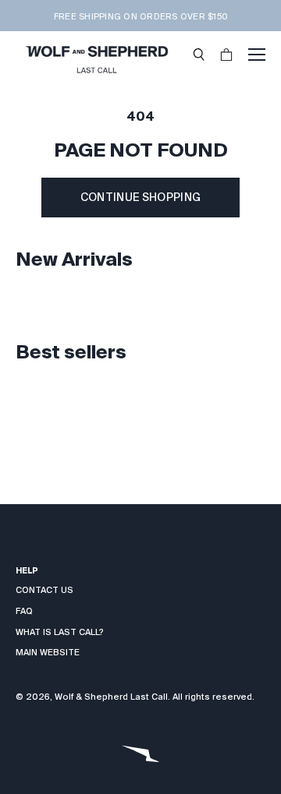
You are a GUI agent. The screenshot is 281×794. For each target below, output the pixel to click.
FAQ (24, 610)
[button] (199, 54)
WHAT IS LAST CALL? (60, 631)
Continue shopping (140, 197)
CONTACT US (44, 589)
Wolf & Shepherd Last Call (111, 696)
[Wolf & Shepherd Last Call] (96, 54)
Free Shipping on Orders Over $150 (140, 16)
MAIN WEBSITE (48, 652)
